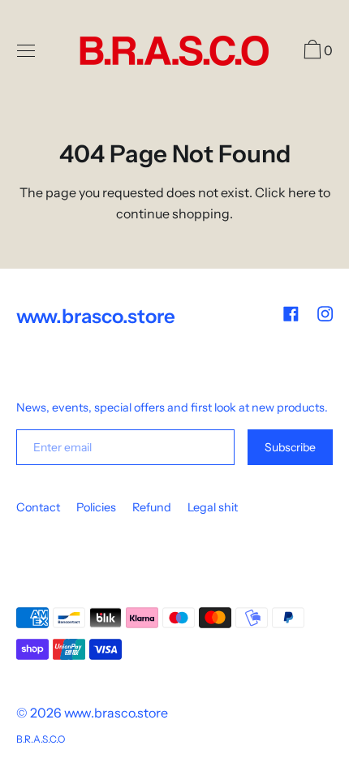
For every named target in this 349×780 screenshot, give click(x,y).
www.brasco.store (116, 713)
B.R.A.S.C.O (40, 739)
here (302, 192)
